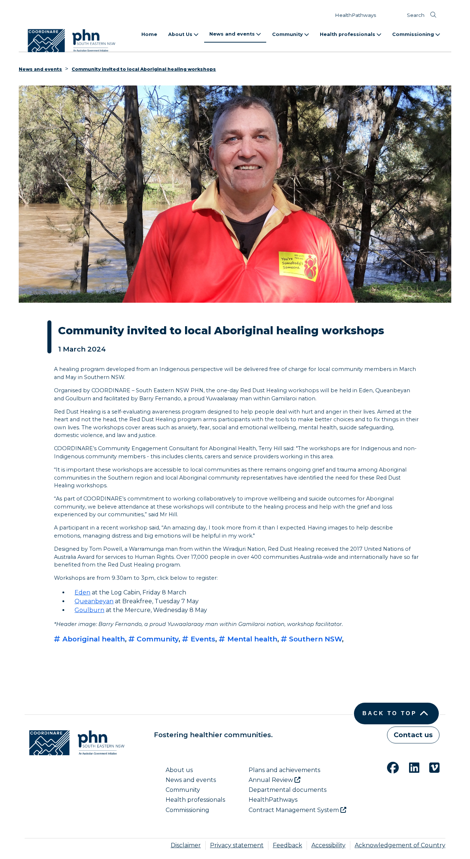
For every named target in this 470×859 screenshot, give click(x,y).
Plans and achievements (284, 770)
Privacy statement (237, 845)
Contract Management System (294, 810)
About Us (181, 34)
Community (288, 34)
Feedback (287, 845)
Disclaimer (186, 845)
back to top (389, 713)
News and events (232, 34)
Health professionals (348, 34)
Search (415, 15)
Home (149, 34)
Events (202, 639)
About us (179, 770)
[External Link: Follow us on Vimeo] (430, 767)
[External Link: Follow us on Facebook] (388, 767)
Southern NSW (314, 639)
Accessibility (328, 845)
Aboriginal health (93, 639)
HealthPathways (355, 15)
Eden (82, 592)
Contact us (413, 735)
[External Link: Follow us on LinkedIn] (409, 767)
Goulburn (89, 610)
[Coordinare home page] (74, 743)
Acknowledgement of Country (400, 845)
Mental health (251, 639)
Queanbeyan (94, 601)
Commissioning (413, 34)
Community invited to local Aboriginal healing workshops (144, 69)
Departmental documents (287, 789)
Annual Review (271, 779)
